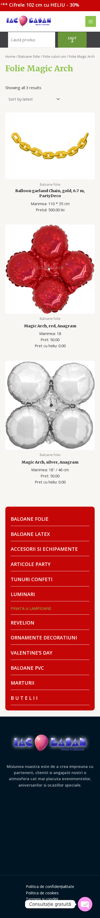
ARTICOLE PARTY (30, 564)
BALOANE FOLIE (30, 519)
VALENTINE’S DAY (31, 653)
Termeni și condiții (42, 899)
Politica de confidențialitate (50, 886)
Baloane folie (29, 56)
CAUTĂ (72, 40)
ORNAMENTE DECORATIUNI (44, 637)
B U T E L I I (24, 698)
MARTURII (22, 683)
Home (10, 56)
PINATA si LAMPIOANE (31, 608)
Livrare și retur (39, 905)
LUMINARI (23, 594)
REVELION (22, 622)
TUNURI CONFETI (32, 579)
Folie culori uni (54, 56)
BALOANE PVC (27, 668)
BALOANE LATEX (30, 534)
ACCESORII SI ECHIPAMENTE (44, 549)
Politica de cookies (42, 892)
